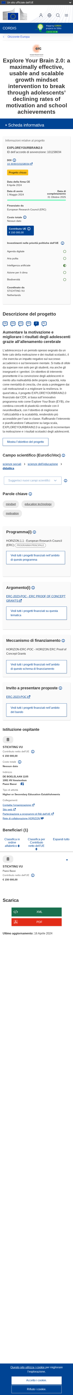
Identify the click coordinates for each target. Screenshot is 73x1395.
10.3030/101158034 (18, 163)
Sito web (12, 810)
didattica (8, 468)
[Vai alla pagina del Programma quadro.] (36, 50)
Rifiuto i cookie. (36, 1389)
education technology (38, 504)
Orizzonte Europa (19, 36)
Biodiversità (13, 279)
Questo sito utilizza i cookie (27, 1367)
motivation (12, 513)
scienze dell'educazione (43, 464)
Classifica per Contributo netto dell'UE (36, 842)
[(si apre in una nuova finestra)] (15, 14)
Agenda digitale (15, 251)
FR (28, 323)
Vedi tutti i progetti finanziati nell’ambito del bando (35, 710)
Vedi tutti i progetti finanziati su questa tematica (34, 613)
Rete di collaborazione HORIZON (26, 819)
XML (39, 911)
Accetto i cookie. (36, 1380)
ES (20, 323)
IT (36, 323)
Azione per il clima (17, 272)
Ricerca (58, 15)
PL (44, 323)
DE (5, 323)
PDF (39, 922)
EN (13, 323)
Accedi (41, 15)
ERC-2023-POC (16, 696)
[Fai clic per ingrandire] (66, 860)
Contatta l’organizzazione (22, 805)
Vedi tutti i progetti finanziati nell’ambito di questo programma (35, 557)
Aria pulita (12, 258)
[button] (49, 15)
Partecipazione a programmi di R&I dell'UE (31, 814)
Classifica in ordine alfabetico (12, 842)
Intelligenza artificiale (18, 265)
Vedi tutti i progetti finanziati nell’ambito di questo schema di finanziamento (35, 666)
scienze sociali (12, 464)
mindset (11, 504)
